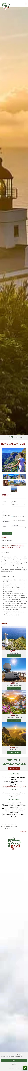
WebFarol (24, 831)
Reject (14, 1064)
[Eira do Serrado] (14, 460)
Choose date (5, 511)
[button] (26, 4)
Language (4, 526)
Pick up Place (5, 521)
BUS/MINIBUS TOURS (17, 824)
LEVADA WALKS (14, 768)
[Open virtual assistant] (25, 1068)
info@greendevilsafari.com (14, 787)
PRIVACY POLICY (5, 828)
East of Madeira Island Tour (14, 685)
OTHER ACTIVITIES (16, 826)
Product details (14, 655)
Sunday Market (14, 653)
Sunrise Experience (14, 749)
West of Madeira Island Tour (14, 717)
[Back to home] (5, 5)
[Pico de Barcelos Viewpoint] (11, 483)
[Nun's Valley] (17, 476)
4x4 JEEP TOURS (5, 824)
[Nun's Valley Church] (23, 476)
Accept (14, 1060)
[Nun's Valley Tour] (17, 483)
